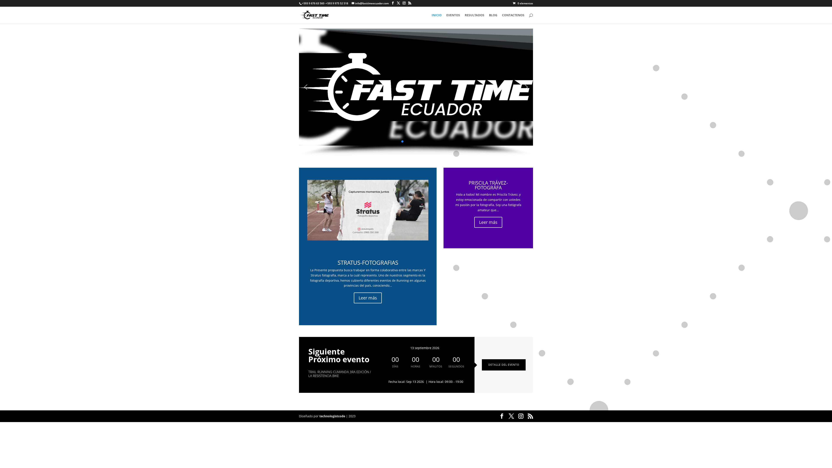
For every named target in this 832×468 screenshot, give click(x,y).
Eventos (453, 15)
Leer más (368, 298)
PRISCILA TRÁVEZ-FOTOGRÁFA (488, 185)
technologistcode (332, 416)
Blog (493, 15)
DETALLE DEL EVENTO (503, 365)
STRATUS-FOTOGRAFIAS (368, 262)
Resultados (474, 15)
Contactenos (513, 15)
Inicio (437, 15)
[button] (305, 87)
